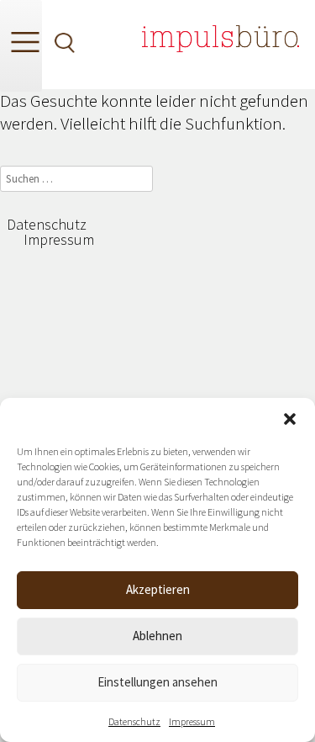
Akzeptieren (158, 589)
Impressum (192, 721)
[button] (289, 419)
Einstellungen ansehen (157, 682)
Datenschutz (134, 721)
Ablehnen (157, 636)
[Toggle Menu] (21, 46)
